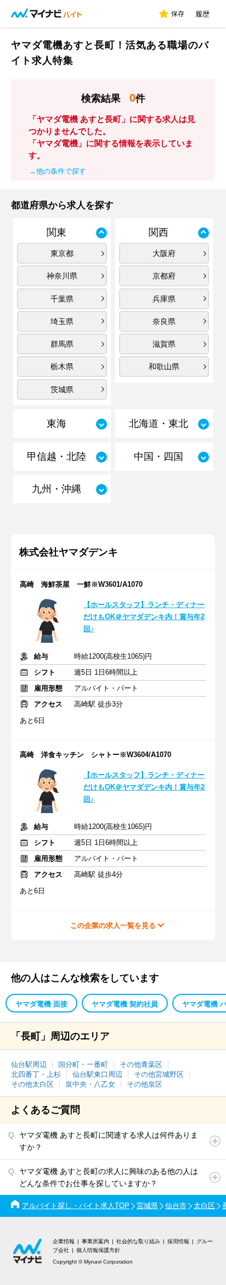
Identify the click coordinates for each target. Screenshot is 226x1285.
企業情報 (64, 1241)
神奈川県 (62, 275)
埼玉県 (62, 321)
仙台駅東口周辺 (97, 1074)
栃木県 (62, 366)
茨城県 (62, 389)
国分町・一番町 (83, 1064)
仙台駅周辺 (29, 1064)
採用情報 (178, 1241)
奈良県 (164, 321)
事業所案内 (95, 1241)
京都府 (164, 275)
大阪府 (164, 253)
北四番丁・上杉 (36, 1074)
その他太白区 (32, 1084)
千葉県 (62, 298)
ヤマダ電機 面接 (41, 1004)
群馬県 (62, 344)
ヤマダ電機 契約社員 (125, 1004)
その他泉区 (144, 1084)
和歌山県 (164, 366)
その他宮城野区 (159, 1074)
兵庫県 (164, 298)
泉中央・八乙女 (90, 1084)
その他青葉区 (141, 1064)
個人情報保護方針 (98, 1250)
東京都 (62, 253)
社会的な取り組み (138, 1241)
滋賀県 (164, 344)
